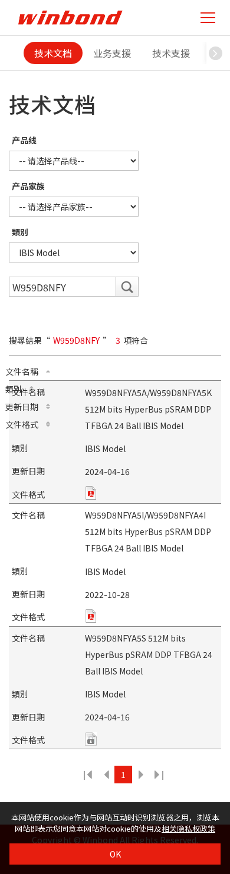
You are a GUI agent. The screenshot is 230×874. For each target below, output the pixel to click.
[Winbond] (70, 17)
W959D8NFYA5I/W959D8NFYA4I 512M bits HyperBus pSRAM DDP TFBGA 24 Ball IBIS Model (148, 531)
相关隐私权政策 (188, 828)
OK (115, 854)
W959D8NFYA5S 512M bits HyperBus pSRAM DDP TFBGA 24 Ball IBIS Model (148, 654)
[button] (215, 53)
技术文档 (53, 53)
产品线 (24, 140)
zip (91, 493)
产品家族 (28, 186)
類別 (20, 232)
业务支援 (112, 53)
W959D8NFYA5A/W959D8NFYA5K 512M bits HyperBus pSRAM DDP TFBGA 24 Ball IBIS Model (148, 409)
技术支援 (171, 53)
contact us (91, 739)
